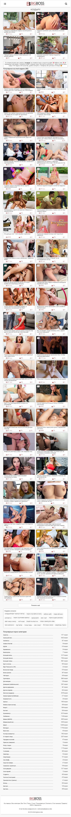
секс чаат (44, 618)
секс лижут (37, 625)
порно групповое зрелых (21, 617)
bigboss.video (39, 812)
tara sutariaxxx (9, 625)
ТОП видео (16, 65)
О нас (33, 803)
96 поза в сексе (48, 625)
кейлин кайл (48, 614)
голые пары (28, 625)
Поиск (29, 803)
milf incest (21, 621)
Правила (64, 803)
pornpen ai (8, 618)
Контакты (49, 803)
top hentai (19, 625)
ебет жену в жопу (10, 621)
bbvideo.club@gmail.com (29, 809)
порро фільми (58, 614)
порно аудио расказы (56, 618)
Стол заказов (57, 803)
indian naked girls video (47, 621)
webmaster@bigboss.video (44, 809)
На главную (7, 803)
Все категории (16, 803)
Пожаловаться (40, 803)
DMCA (31, 805)
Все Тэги (23, 803)
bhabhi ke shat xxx (32, 621)
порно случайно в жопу (34, 614)
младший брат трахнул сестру (15, 614)
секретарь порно (60, 625)
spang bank (35, 618)
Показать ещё (35, 605)
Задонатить (37, 805)
